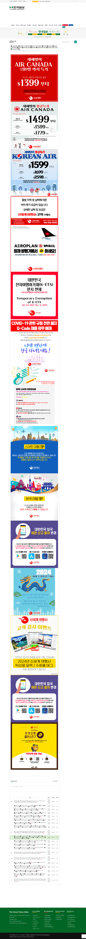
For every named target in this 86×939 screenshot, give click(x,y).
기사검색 (71, 25)
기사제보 (23, 1)
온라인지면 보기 (36, 917)
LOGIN (11, 1)
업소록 (59, 25)
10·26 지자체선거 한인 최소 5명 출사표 (45, 1)
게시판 (55, 25)
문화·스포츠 (23, 25)
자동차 (46, 25)
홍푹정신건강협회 (60, 915)
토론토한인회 (47, 921)
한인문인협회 (47, 915)
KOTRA (69, 922)
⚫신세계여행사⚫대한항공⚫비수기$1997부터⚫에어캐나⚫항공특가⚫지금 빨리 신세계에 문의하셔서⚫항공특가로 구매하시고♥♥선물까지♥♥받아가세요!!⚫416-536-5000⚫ (30, 875)
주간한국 (29, 25)
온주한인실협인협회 (49, 926)
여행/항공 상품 (48, 36)
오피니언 (51, 25)
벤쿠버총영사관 (71, 919)
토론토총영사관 (71, 915)
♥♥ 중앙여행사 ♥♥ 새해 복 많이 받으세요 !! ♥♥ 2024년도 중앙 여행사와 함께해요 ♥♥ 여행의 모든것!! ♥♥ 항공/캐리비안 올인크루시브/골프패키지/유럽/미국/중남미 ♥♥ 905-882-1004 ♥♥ (30, 880)
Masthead (35, 915)
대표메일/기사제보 (13, 919)
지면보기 (13, 25)
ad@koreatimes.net (23, 923)
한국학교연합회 (48, 919)
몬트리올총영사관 (71, 917)
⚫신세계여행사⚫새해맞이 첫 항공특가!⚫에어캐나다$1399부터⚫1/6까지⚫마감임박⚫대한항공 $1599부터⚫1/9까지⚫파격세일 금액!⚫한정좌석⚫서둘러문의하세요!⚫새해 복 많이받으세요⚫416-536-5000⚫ (30, 837)
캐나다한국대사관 (71, 921)
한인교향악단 (47, 917)
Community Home (39, 36)
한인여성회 (47, 922)
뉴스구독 (65, 25)
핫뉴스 (17, 25)
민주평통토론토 (71, 924)
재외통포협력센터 (71, 926)
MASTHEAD (15, 1)
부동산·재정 (40, 25)
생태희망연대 (59, 919)
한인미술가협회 (48, 924)
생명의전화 (58, 917)
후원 (64, 27)
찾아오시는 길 (36, 928)
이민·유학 (34, 25)
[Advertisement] (52, 13)
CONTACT (20, 1)
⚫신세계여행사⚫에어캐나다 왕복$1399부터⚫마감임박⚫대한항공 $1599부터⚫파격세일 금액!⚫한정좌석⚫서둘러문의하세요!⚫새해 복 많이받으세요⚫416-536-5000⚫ (30, 827)
